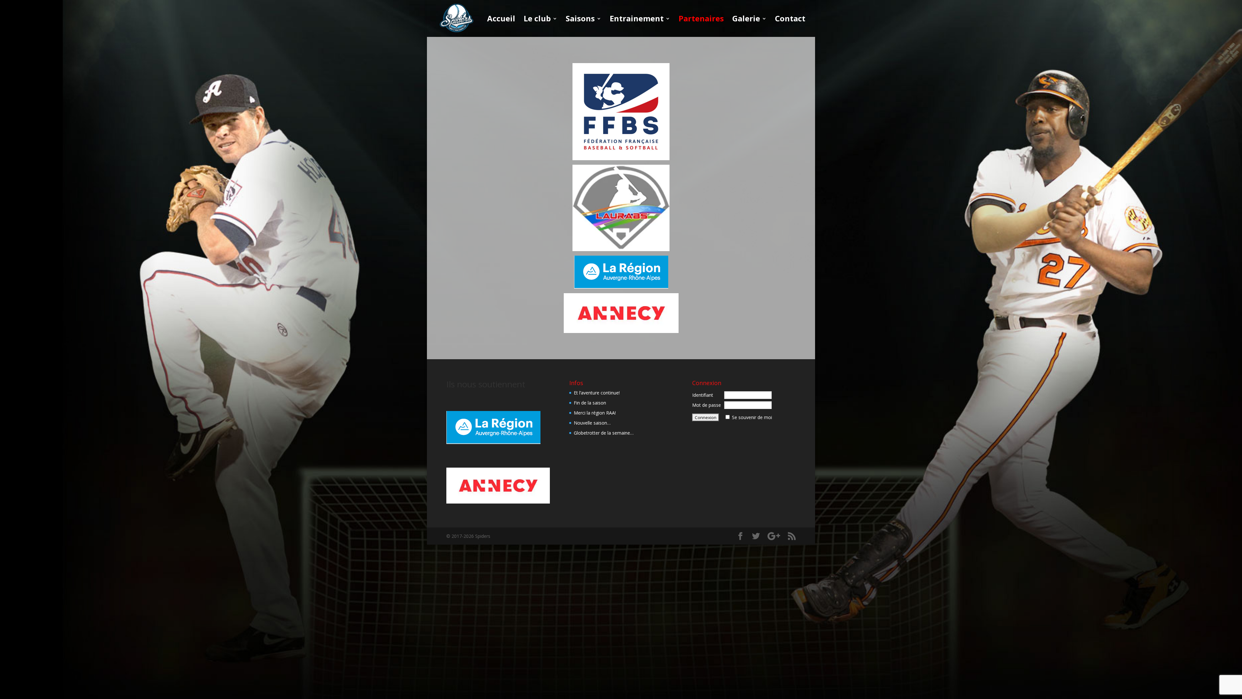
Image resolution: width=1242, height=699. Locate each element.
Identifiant (702, 395)
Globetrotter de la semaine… (604, 433)
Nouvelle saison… (592, 423)
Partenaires (701, 20)
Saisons (580, 20)
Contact (790, 20)
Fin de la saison (590, 403)
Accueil (501, 20)
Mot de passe (706, 405)
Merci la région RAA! (595, 413)
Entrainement (637, 20)
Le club (537, 20)
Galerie (746, 20)
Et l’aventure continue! (597, 393)
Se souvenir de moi (752, 417)
